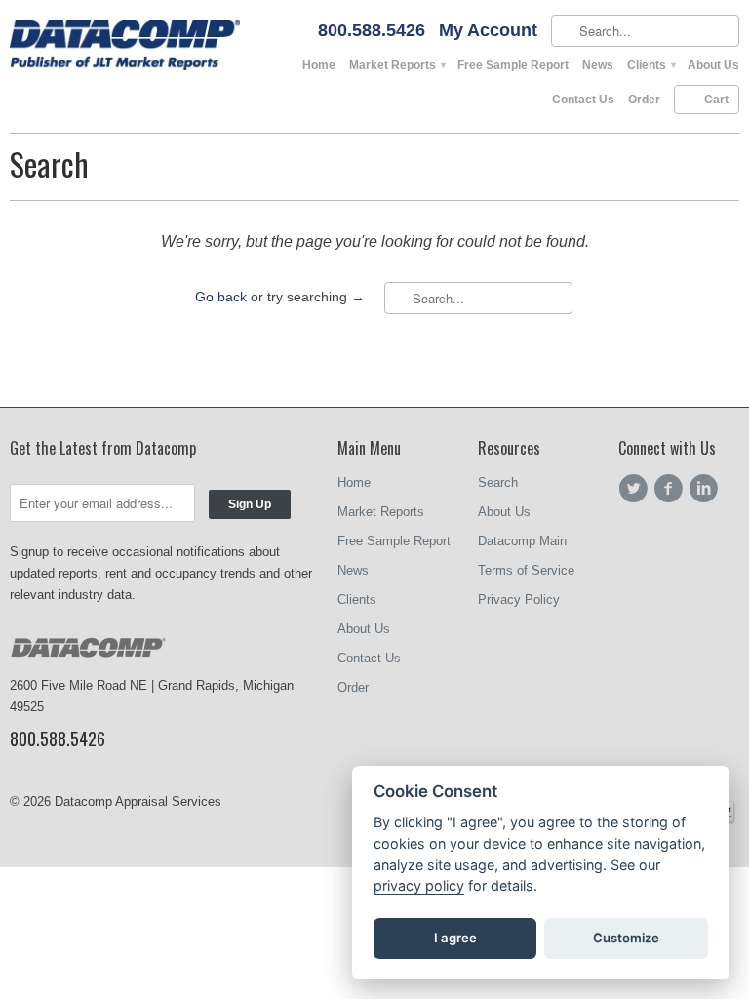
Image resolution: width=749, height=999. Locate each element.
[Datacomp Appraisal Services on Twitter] (635, 488)
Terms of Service (526, 570)
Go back (221, 296)
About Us (713, 65)
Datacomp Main (522, 541)
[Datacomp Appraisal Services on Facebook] (671, 488)
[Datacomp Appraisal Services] (125, 47)
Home (318, 65)
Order (644, 99)
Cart (716, 99)
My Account (488, 30)
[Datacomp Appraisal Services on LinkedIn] (706, 488)
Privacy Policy (519, 599)
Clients (650, 65)
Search (498, 482)
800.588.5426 (371, 30)
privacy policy (419, 885)
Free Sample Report (513, 65)
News (597, 65)
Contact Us (583, 99)
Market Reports (396, 65)
